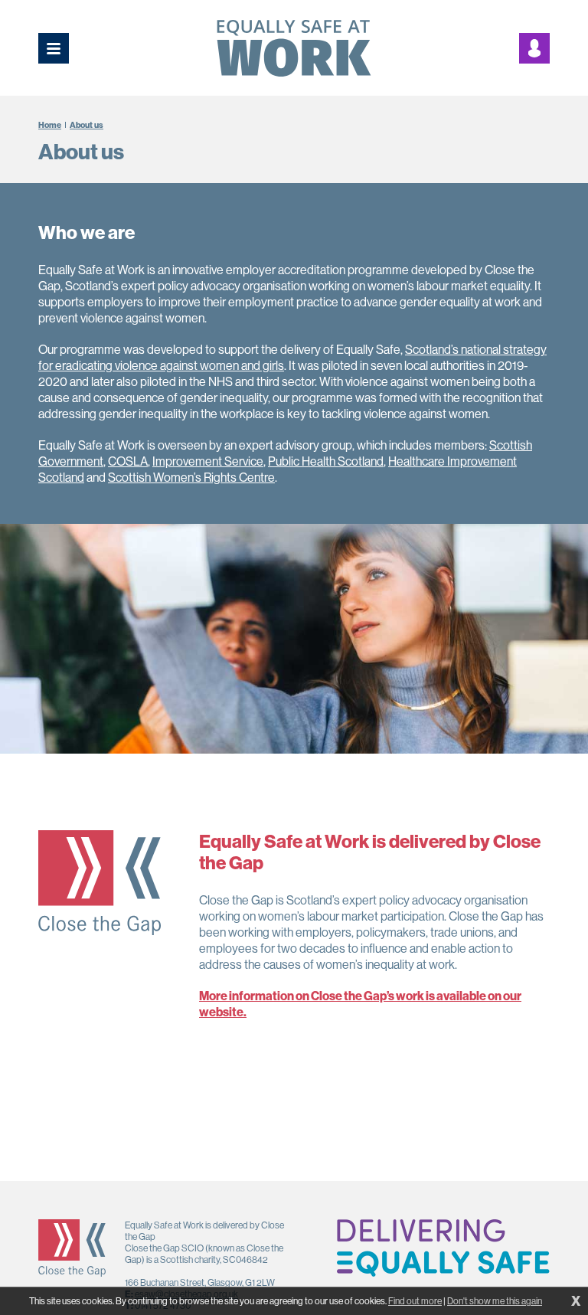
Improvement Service (207, 461)
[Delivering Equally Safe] (443, 1248)
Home (49, 124)
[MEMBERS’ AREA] (534, 48)
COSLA (128, 461)
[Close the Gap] (72, 1248)
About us (86, 124)
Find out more (415, 1301)
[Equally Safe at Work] (294, 48)
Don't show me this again (494, 1301)
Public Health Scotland (326, 461)
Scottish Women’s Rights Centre (191, 477)
